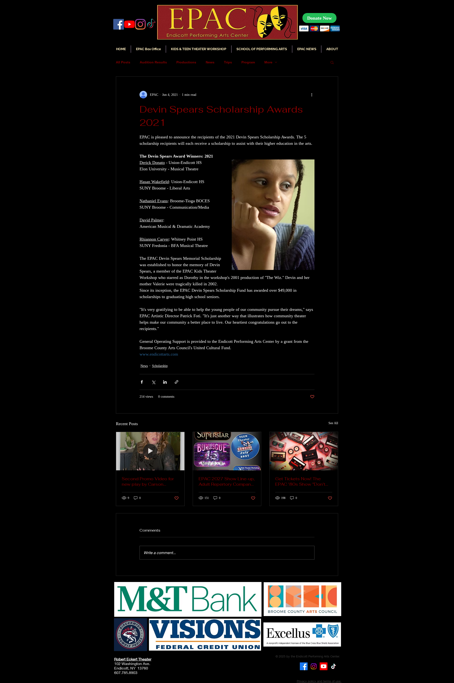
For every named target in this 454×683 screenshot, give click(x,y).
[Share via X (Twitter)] (153, 382)
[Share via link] (176, 382)
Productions (186, 62)
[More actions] (311, 94)
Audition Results (153, 62)
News (210, 62)
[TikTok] (333, 666)
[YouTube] (129, 24)
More (268, 62)
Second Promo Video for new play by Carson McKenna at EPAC (148, 481)
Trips (228, 62)
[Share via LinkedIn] (165, 382)
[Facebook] (118, 24)
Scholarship (160, 366)
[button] (306, 49)
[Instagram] (140, 24)
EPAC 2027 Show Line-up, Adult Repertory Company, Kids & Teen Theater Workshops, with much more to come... (227, 481)
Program (248, 62)
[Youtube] (323, 666)
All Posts (123, 62)
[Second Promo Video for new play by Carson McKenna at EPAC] (150, 451)
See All (333, 423)
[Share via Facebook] (142, 382)
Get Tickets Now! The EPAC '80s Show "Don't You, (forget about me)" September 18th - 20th (300, 481)
